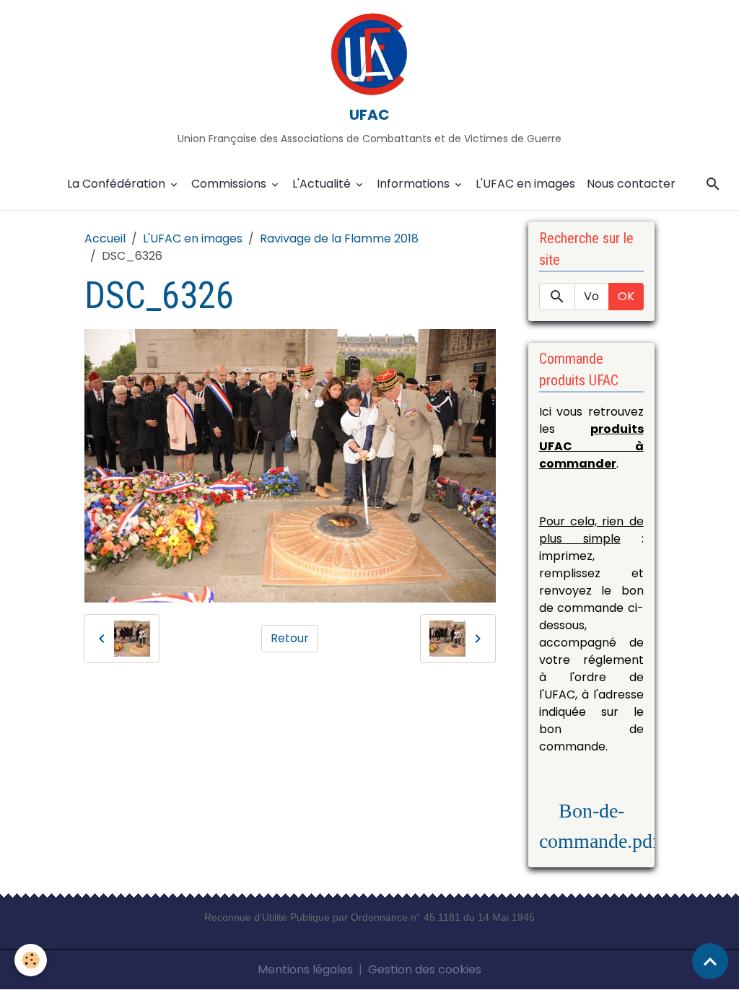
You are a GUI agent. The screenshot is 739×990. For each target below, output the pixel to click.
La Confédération (117, 183)
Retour (290, 638)
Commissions (230, 183)
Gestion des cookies (424, 969)
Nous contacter (631, 183)
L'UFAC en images (525, 183)
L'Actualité (323, 183)
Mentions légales (305, 969)
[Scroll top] (710, 961)
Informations (414, 183)
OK (626, 296)
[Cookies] (30, 960)
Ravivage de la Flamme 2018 (339, 238)
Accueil (105, 238)
